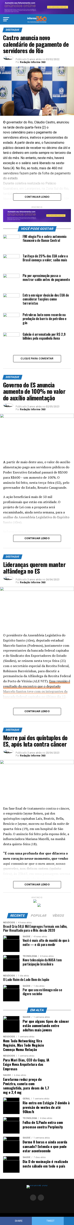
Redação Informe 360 (32, 62)
